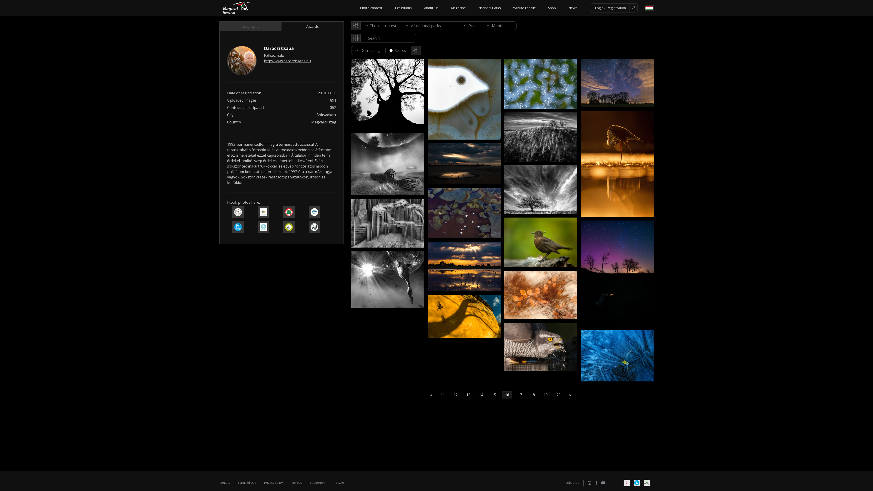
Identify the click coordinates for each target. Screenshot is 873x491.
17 (520, 395)
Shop (552, 7)
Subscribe (572, 483)
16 (507, 395)
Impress (296, 483)
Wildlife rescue (524, 7)
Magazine (458, 7)
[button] (614, 8)
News (572, 7)
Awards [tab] (312, 26)
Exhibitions (403, 7)
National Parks (489, 7)
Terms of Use (247, 483)
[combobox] (381, 25)
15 (494, 395)
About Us (431, 7)
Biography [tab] (250, 26)
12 (456, 395)
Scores (400, 50)
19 (546, 395)
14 (481, 395)
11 (443, 395)
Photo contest (371, 7)
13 (468, 395)
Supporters (318, 483)
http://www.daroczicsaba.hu (287, 60)
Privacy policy (273, 483)
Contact (224, 483)
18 (533, 395)
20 (559, 395)
